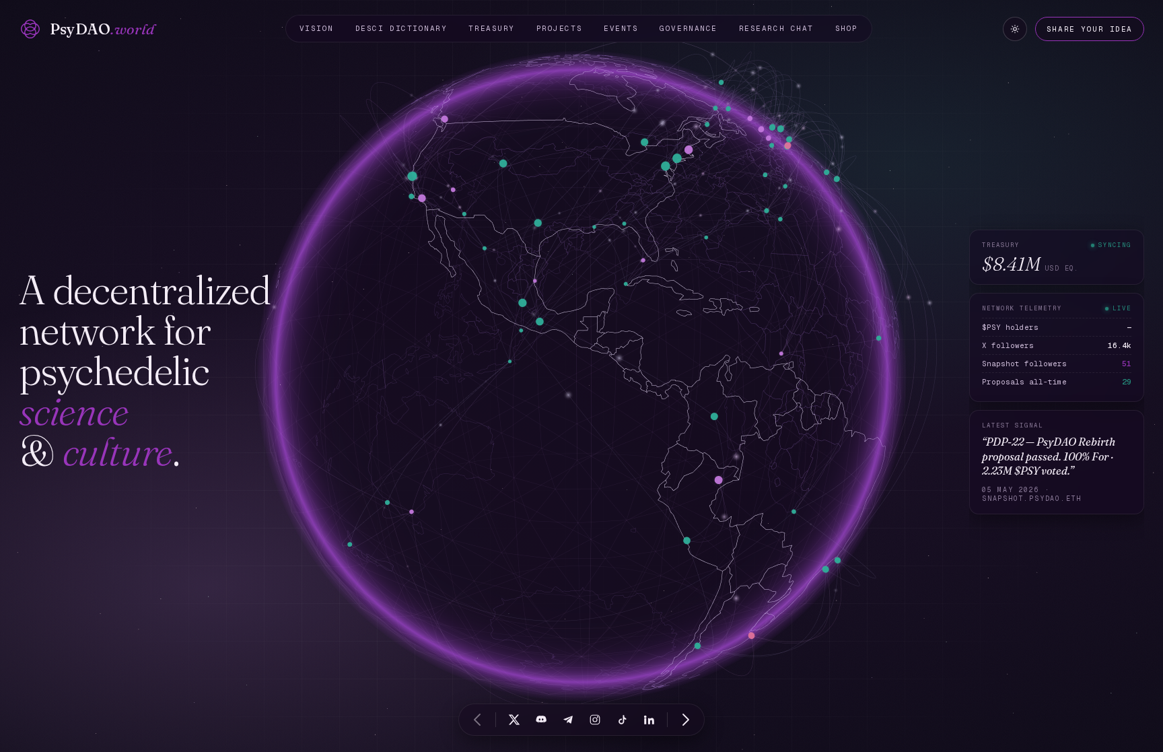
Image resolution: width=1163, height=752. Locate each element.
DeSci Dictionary (401, 28)
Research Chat (776, 28)
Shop (846, 28)
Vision (316, 28)
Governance (688, 28)
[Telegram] (568, 719)
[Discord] (541, 719)
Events (621, 28)
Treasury (491, 28)
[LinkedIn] (648, 719)
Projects (559, 28)
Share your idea (1090, 29)
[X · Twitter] (514, 719)
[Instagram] (595, 719)
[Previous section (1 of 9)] (477, 719)
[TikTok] (621, 719)
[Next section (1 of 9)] (685, 719)
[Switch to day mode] (1015, 29)
